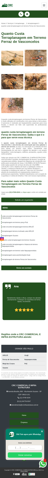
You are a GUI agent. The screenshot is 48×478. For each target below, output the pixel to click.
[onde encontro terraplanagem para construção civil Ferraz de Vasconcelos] (12, 58)
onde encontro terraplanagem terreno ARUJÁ (18, 227)
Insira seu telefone (25, 443)
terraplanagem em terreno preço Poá (15, 222)
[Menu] (44, 5)
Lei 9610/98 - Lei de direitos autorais (13, 377)
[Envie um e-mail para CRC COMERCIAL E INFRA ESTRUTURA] (27, 14)
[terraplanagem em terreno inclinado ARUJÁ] (12, 82)
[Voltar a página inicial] (7, 5)
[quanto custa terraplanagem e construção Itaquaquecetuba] (36, 82)
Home (24, 415)
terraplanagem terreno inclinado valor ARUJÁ (18, 231)
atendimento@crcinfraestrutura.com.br (24, 405)
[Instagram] (2, 239)
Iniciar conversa (25, 455)
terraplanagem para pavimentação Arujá (16, 255)
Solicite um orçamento (24, 200)
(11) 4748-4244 (14, 192)
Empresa (24, 422)
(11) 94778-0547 (25, 401)
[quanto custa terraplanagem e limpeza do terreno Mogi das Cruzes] (12, 105)
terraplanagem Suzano (10, 236)
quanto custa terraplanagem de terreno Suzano (18, 240)
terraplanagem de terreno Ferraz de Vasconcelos (19, 259)
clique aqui (26, 192)
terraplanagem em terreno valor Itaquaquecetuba (19, 251)
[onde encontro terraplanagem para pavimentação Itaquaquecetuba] (36, 58)
